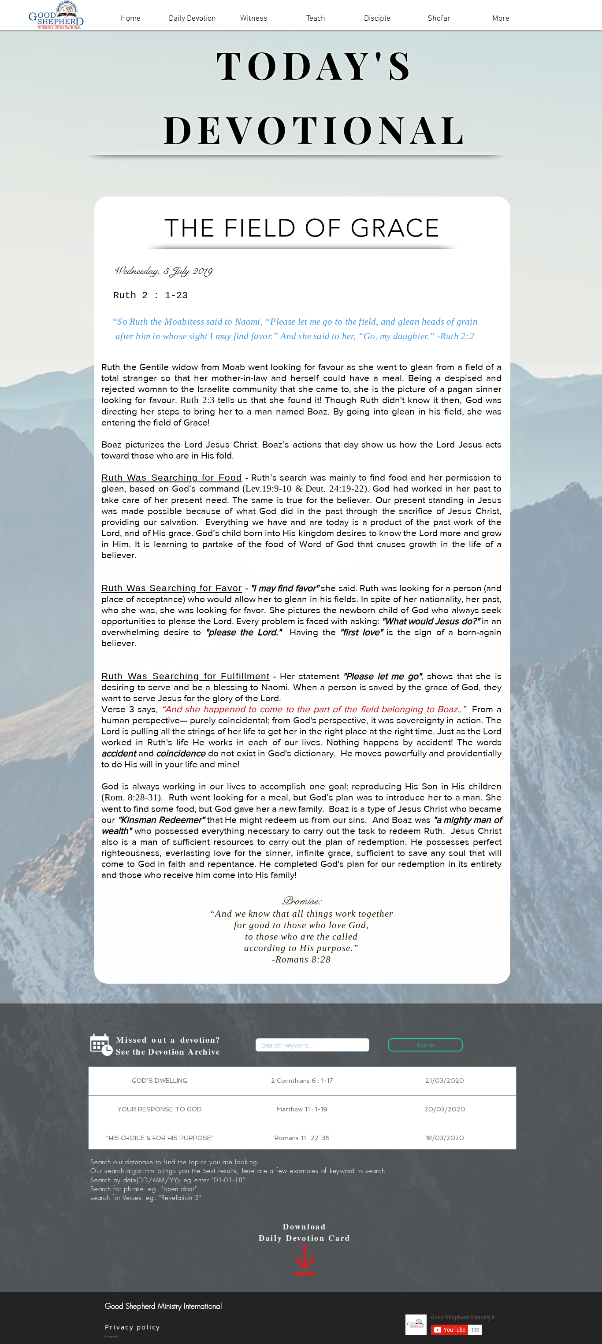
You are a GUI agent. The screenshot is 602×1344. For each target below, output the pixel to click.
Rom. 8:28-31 (131, 797)
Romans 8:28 (303, 959)
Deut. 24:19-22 (334, 488)
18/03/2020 (444, 1137)
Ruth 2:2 (457, 336)
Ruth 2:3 (197, 400)
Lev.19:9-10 (268, 488)
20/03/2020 (444, 1109)
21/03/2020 (444, 1080)
